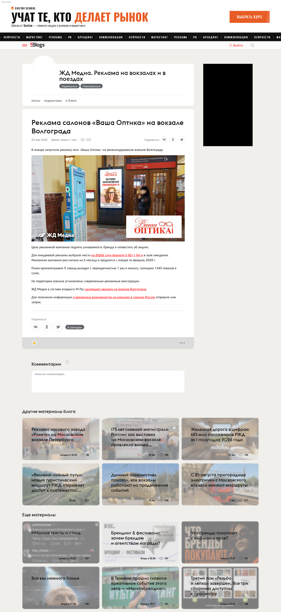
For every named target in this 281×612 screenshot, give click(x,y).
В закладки (75, 327)
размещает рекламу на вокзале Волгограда (115, 289)
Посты (35, 100)
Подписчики (53, 100)
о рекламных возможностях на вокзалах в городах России (114, 297)
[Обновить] (67, 362)
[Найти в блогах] (252, 45)
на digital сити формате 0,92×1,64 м (117, 255)
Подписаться (69, 86)
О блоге (71, 100)
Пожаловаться (91, 86)
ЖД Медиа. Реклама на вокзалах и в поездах (112, 76)
